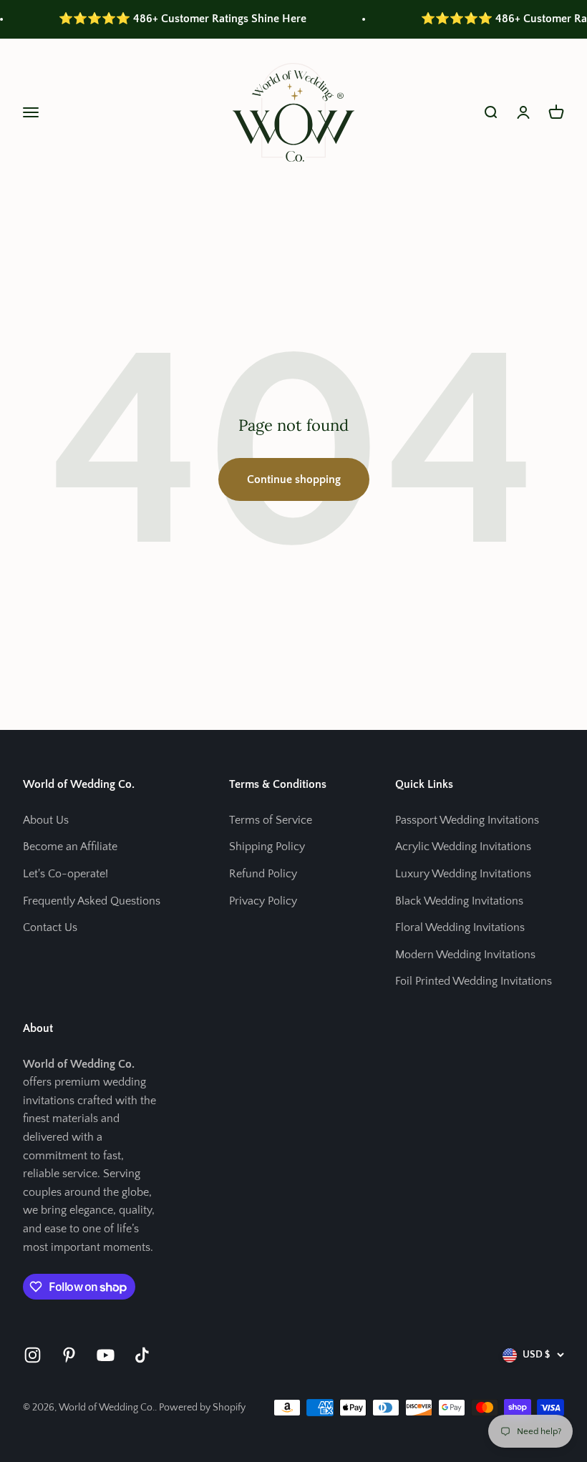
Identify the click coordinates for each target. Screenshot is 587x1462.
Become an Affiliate (70, 846)
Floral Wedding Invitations (460, 927)
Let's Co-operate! (65, 873)
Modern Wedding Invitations (465, 954)
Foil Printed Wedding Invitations (473, 981)
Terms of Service (270, 820)
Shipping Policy (267, 846)
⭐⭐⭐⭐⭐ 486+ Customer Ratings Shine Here (168, 18)
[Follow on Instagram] (32, 1355)
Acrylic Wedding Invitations (463, 846)
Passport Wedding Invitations (467, 820)
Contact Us (50, 927)
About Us (46, 820)
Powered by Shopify (202, 1407)
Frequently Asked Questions (91, 901)
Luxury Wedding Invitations (463, 873)
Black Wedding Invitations (459, 901)
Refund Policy (263, 873)
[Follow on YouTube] (105, 1355)
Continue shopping (294, 479)
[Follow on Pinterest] (69, 1355)
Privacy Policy (263, 901)
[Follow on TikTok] (142, 1355)
